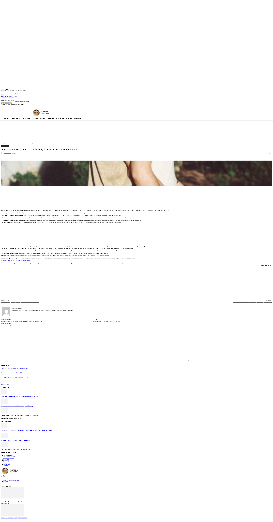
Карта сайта (6, 482)
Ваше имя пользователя (19, 92)
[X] (268, 106)
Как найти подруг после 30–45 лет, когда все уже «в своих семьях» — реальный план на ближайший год (21, 321)
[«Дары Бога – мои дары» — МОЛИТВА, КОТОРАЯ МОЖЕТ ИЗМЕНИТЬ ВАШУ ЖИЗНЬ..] (4, 428)
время (123, 248)
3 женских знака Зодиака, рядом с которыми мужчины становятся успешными (20, 302)
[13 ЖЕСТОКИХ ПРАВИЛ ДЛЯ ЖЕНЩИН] (12, 515)
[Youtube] (271, 106)
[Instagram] (266, 106)
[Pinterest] (26, 156)
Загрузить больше (5, 384)
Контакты (5, 481)
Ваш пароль (16, 93)
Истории (95, 319)
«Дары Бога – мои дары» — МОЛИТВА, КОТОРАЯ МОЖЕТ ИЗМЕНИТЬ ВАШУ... (27, 430)
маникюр (68, 250)
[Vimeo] (269, 106)
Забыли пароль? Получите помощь (9, 96)
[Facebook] (264, 106)
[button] (270, 118)
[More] (37, 156)
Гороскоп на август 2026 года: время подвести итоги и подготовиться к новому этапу (19, 381)
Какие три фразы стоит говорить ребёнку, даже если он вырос (20, 501)
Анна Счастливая (7, 153)
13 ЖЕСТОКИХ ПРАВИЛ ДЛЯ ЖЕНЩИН (14, 518)
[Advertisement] (136, 131)
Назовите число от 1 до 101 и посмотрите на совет (16, 440)
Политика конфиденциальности (8, 97)
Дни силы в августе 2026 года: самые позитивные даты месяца (14, 377)
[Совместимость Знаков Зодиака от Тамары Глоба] (4, 446)
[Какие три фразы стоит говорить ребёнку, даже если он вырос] (12, 498)
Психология (6, 143)
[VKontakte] (17, 312)
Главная (5, 479)
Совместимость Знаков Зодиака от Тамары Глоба (16, 449)
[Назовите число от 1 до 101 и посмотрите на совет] (4, 437)
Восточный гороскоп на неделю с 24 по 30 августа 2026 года (14, 368)
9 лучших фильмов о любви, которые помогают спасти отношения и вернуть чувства (18, 325)
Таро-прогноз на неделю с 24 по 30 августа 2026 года (13, 372)
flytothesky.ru (269, 265)
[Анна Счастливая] (1, 153)
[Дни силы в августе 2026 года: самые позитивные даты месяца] (4, 412)
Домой (2, 143)
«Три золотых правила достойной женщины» (19, 260)
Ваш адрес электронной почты (21, 101)
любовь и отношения (14, 143)
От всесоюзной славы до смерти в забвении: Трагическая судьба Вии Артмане (252, 302)
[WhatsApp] (31, 156)
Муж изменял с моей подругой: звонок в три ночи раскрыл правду (106, 321)
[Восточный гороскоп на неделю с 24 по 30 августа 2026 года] (4, 393)
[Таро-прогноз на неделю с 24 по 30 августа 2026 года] (4, 403)
